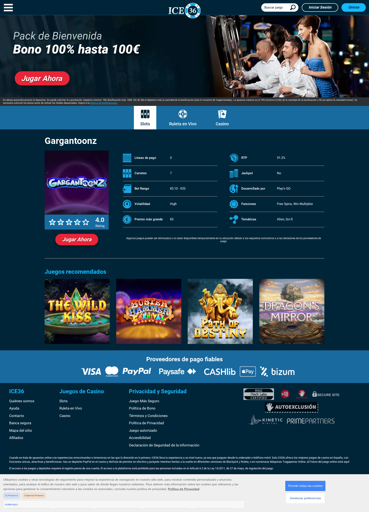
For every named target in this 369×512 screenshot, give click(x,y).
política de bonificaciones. (104, 103)
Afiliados (16, 438)
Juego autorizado (143, 430)
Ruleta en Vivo (182, 123)
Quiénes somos (21, 401)
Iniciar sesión (320, 7)
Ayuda (14, 408)
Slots (145, 123)
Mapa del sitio (20, 430)
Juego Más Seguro (144, 401)
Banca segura (20, 423)
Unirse (353, 7)
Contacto (16, 416)
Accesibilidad (140, 438)
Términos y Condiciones (148, 416)
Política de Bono (142, 408)
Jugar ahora (76, 239)
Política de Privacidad (146, 423)
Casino (222, 123)
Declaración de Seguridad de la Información (164, 445)
